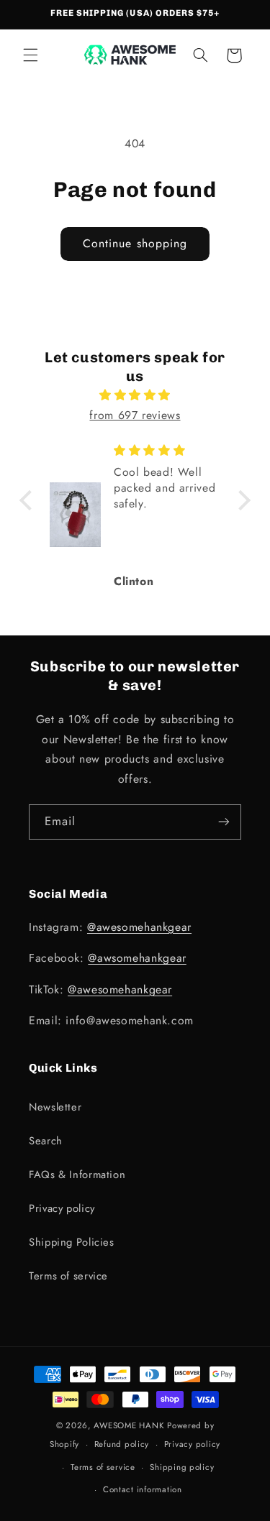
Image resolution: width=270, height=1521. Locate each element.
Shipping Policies (71, 1242)
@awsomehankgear (137, 958)
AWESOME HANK (129, 1425)
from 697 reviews (134, 415)
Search (46, 1141)
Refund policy (122, 1444)
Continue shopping (135, 243)
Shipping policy (182, 1467)
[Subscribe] (223, 822)
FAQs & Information (77, 1174)
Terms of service (68, 1276)
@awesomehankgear (139, 927)
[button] (30, 55)
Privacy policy (62, 1208)
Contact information (142, 1489)
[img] (135, 395)
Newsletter (55, 1107)
